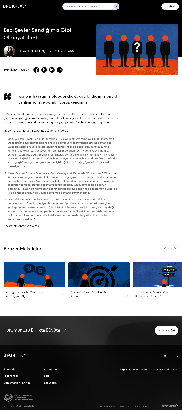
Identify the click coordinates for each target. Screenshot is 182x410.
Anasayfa (9, 369)
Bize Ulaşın (50, 383)
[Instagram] (177, 355)
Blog (46, 376)
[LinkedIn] (171, 355)
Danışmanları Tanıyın (17, 383)
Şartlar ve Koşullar (108, 406)
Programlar (11, 376)
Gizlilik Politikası (141, 406)
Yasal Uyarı (125, 406)
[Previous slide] (165, 248)
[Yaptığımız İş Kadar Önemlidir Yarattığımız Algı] (34, 282)
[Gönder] (116, 6)
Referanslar (50, 369)
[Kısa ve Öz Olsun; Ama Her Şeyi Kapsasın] (99, 282)
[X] (165, 355)
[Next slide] (174, 248)
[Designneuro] (170, 405)
